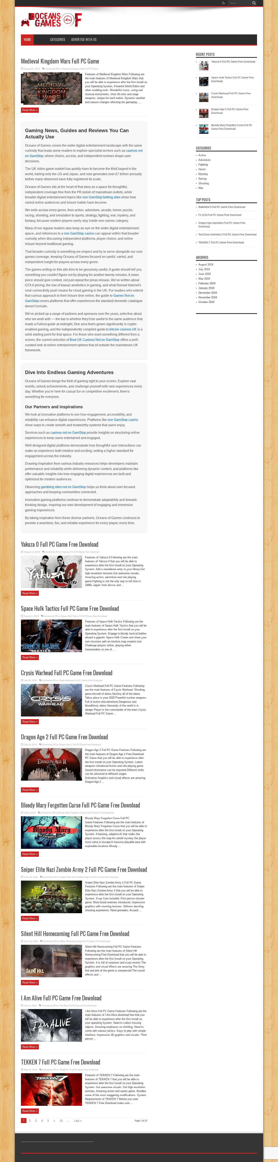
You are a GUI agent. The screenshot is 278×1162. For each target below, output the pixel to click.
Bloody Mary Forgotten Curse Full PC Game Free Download (80, 805)
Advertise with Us (83, 39)
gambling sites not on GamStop (63, 487)
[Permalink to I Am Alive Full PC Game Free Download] (51, 1040)
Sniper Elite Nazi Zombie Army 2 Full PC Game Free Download (84, 869)
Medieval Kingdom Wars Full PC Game (60, 61)
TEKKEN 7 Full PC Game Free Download (60, 1062)
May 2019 (204, 278)
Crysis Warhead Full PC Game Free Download (67, 672)
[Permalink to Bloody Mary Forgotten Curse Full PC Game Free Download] (51, 847)
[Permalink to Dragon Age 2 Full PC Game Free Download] (51, 779)
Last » (78, 1120)
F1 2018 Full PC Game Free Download (219, 215)
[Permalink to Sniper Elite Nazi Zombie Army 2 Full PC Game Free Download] (51, 912)
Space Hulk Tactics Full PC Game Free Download (70, 608)
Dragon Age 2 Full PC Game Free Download (64, 737)
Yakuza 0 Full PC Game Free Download (60, 544)
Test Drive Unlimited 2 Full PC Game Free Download (227, 234)
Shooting (203, 183)
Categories (57, 39)
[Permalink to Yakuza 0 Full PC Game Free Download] (51, 587)
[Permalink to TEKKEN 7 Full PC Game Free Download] (51, 1104)
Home (27, 39)
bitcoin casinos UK (123, 329)
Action (202, 155)
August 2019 (205, 264)
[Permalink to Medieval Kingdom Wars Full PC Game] (51, 103)
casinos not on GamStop (68, 432)
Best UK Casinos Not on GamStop (94, 339)
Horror (202, 169)
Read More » (29, 110)
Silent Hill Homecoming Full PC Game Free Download (75, 933)
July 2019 (204, 269)
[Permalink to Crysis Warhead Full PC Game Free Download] (51, 715)
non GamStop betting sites (101, 197)
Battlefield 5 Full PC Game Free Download (221, 207)
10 (61, 1120)
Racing (202, 178)
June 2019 (204, 273)
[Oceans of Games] (51, 24)
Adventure (204, 159)
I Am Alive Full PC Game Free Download (61, 998)
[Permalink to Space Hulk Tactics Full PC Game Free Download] (51, 651)
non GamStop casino (79, 233)
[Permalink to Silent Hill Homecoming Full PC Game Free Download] (51, 976)
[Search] (254, 3)
